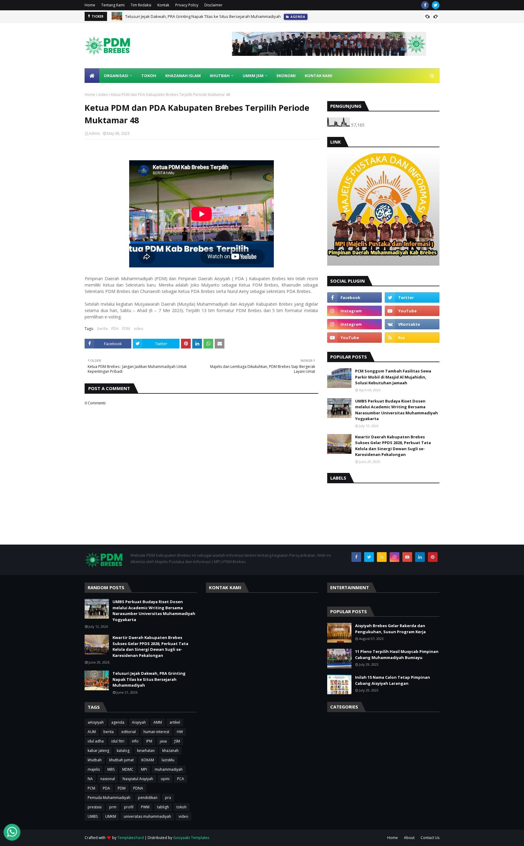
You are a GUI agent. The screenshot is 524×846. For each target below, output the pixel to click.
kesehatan (146, 750)
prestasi (95, 807)
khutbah (95, 760)
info (135, 741)
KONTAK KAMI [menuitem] (318, 75)
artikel (175, 722)
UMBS (93, 816)
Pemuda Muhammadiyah (109, 797)
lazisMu (168, 760)
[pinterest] (433, 557)
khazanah (170, 750)
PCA (180, 778)
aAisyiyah (96, 722)
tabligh (163, 807)
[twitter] (435, 5)
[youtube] (412, 311)
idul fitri (117, 741)
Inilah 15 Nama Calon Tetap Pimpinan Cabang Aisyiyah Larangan (392, 680)
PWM (145, 807)
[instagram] (354, 311)
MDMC (127, 769)
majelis (94, 769)
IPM (149, 741)
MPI (144, 769)
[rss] (412, 337)
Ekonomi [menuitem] (286, 75)
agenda (117, 722)
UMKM (110, 816)
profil (128, 807)
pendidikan (147, 797)
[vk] (412, 324)
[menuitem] (92, 75)
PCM (91, 788)
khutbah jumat (121, 760)
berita (102, 328)
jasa (163, 741)
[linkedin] (420, 557)
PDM (126, 328)
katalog (123, 750)
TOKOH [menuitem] (148, 75)
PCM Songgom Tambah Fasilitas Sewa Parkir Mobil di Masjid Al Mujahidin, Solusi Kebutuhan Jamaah (393, 377)
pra (168, 797)
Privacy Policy (186, 5)
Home (90, 5)
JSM (177, 741)
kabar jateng (98, 750)
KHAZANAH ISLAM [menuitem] (183, 75)
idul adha (96, 741)
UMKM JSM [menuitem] (253, 75)
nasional (107, 778)
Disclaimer (213, 5)
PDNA (138, 788)
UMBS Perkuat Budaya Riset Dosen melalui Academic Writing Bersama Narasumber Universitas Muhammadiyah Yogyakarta (396, 410)
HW (180, 731)
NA (90, 778)
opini (165, 778)
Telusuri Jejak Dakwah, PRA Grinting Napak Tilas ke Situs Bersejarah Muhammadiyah (203, 16)
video (103, 94)
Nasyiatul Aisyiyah (138, 778)
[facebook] (425, 5)
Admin (94, 133)
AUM (92, 731)
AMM (157, 722)
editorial (128, 731)
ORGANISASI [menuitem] (116, 75)
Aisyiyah (139, 722)
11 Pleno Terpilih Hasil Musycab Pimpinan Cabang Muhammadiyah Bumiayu (396, 654)
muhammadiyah (169, 769)
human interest (156, 731)
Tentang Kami (113, 5)
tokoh (181, 807)
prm (112, 807)
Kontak (163, 5)
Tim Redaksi (141, 5)
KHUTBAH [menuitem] (220, 75)
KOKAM (147, 760)
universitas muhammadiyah (147, 816)
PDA (115, 328)
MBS (111, 769)
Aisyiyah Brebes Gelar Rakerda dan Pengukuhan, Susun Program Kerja (390, 628)
